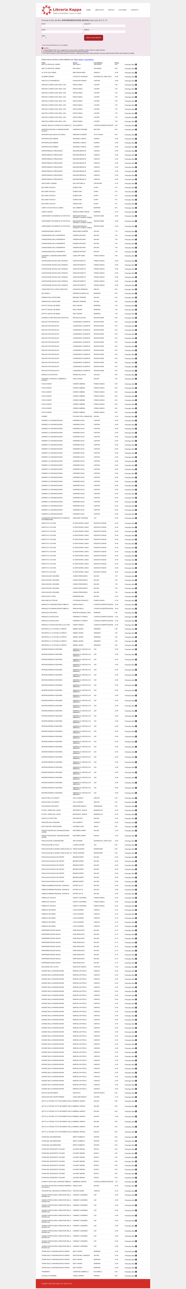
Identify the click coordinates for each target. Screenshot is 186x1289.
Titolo (76, 59)
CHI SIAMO (122, 10)
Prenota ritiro (130, 65)
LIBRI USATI (99, 10)
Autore (81, 59)
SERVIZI (111, 10)
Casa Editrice (89, 59)
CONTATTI (134, 10)
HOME (88, 10)
